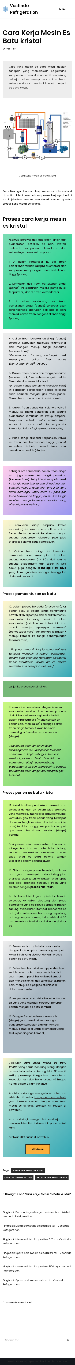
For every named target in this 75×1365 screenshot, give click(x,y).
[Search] (68, 1340)
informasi (60, 1093)
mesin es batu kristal (40, 66)
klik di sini (38, 1149)
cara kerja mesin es (41, 191)
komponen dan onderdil (50, 1097)
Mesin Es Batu (17, 1361)
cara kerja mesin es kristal (28, 1170)
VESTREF (11, 48)
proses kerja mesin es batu (52, 1177)
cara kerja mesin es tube (18, 1177)
